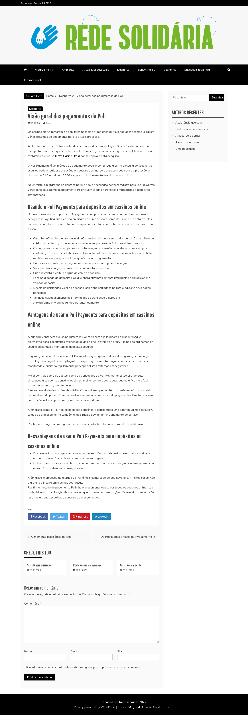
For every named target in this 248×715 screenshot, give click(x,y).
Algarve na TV (44, 69)
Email (75, 651)
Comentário (32, 603)
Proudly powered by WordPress (95, 707)
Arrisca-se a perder (131, 565)
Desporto (123, 69)
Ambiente (68, 69)
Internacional (32, 80)
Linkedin (103, 516)
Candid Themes (163, 707)
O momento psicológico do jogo (51, 536)
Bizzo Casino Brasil (67, 156)
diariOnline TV (146, 69)
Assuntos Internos (187, 142)
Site (119, 651)
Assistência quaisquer (40, 565)
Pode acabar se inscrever (88, 565)
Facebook (39, 516)
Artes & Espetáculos (95, 69)
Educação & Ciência (197, 69)
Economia (170, 69)
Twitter (60, 516)
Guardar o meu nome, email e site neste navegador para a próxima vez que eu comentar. (84, 667)
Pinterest (81, 516)
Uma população (185, 148)
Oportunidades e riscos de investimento (126, 536)
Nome (29, 651)
